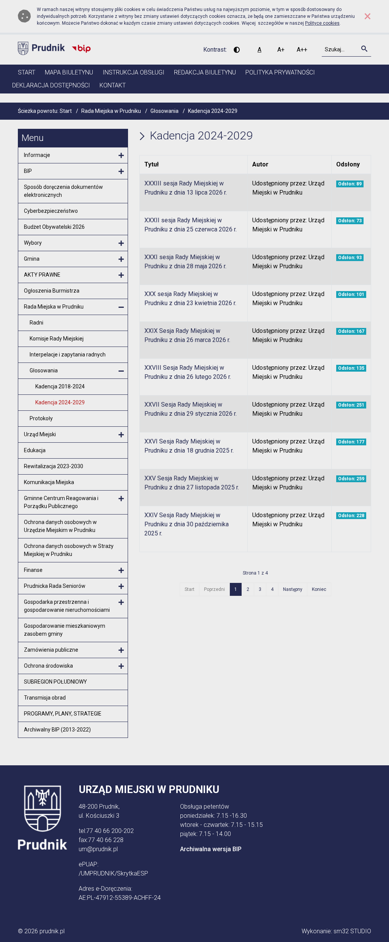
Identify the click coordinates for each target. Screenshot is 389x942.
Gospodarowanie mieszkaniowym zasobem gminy (64, 630)
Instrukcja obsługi (133, 72)
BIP (28, 171)
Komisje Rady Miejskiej (57, 339)
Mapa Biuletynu (69, 72)
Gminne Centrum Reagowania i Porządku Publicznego (61, 502)
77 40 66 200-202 (110, 830)
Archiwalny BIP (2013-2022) (57, 730)
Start (26, 72)
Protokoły (41, 418)
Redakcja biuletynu (205, 72)
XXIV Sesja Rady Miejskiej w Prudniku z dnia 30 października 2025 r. (186, 524)
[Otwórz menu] (121, 155)
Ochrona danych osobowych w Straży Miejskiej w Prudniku (69, 550)
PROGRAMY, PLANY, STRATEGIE (62, 714)
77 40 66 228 (105, 840)
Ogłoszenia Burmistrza (51, 291)
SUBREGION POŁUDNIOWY (55, 682)
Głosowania (44, 370)
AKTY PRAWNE (42, 275)
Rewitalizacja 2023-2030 (53, 466)
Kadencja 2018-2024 (60, 386)
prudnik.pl (52, 931)
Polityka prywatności (280, 72)
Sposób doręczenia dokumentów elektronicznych (63, 191)
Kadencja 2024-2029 (60, 402)
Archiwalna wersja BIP (211, 849)
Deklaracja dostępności (51, 85)
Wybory (33, 243)
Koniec (319, 589)
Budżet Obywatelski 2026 (54, 227)
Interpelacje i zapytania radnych (68, 354)
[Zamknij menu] (121, 307)
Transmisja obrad (45, 698)
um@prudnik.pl (98, 849)
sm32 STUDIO (352, 931)
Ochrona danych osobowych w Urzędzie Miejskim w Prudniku (60, 526)
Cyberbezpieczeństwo (51, 211)
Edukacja (35, 450)
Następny (292, 589)
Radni (36, 323)
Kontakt (113, 85)
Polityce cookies (322, 23)
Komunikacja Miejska (49, 482)
